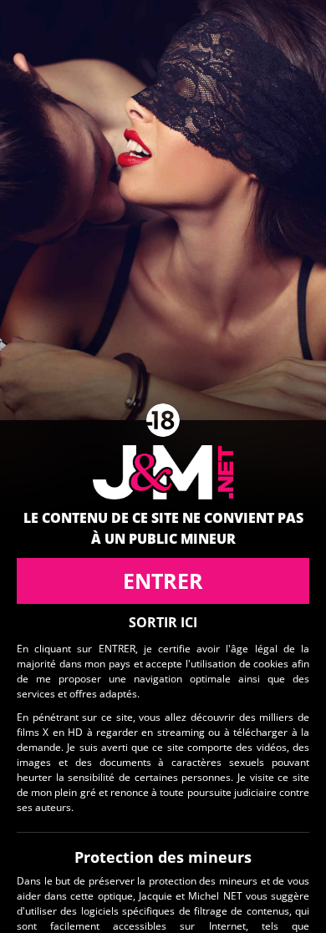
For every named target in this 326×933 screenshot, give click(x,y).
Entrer (163, 580)
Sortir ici (163, 622)
